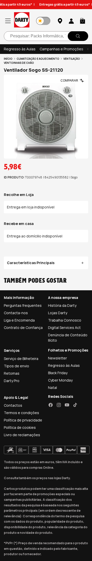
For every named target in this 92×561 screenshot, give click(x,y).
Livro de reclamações (22, 434)
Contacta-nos (16, 312)
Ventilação (71, 58)
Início (8, 58)
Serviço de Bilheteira (21, 358)
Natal (52, 387)
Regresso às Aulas (20, 49)
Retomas (11, 373)
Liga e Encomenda (19, 320)
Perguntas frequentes (23, 305)
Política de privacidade (23, 420)
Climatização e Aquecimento (38, 58)
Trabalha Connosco (64, 320)
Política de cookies (20, 427)
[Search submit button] (78, 36)
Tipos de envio (16, 365)
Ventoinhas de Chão (19, 63)
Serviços (11, 350)
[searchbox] (46, 36)
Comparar (69, 80)
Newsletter (57, 358)
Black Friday (57, 372)
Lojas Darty (57, 312)
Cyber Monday (60, 380)
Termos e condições (21, 412)
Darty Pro (11, 380)
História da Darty (62, 305)
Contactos (13, 405)
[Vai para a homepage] (21, 20)
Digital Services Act (64, 327)
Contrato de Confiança (23, 327)
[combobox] (46, 36)
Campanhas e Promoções (61, 49)
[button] (82, 20)
